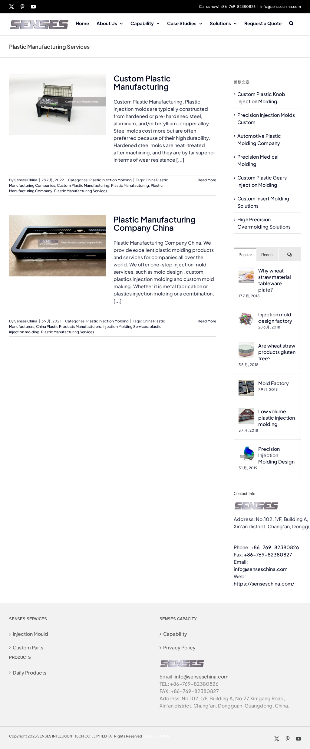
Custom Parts (28, 647)
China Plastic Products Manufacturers (68, 326)
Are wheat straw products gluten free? (276, 351)
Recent (267, 254)
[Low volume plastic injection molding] (246, 411)
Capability (175, 634)
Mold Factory (273, 383)
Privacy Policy (179, 647)
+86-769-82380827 (268, 554)
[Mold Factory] (246, 383)
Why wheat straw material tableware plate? (274, 280)
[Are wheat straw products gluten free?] (246, 346)
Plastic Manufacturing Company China (155, 223)
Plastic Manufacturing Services (80, 191)
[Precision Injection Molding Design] (246, 449)
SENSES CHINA (156, 736)
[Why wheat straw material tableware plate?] (246, 271)
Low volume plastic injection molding (276, 417)
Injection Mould (30, 634)
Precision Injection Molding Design (276, 455)
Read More (207, 180)
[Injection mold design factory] (246, 315)
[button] (291, 23)
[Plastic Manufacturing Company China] (57, 245)
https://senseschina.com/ (264, 583)
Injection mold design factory (275, 317)
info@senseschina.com (280, 6)
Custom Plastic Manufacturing (142, 82)
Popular (245, 254)
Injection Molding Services (125, 326)
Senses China (25, 180)
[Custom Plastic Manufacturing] (57, 104)
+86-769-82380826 (275, 547)
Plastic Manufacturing (130, 185)
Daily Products (29, 672)
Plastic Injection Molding (110, 180)
